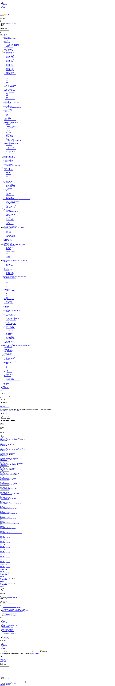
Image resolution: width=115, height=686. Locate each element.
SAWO (7, 80)
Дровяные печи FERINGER (10, 54)
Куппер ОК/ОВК (8, 172)
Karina (7, 78)
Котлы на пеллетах (3, 408)
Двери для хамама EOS (9, 271)
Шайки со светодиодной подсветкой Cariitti (12, 318)
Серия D (7, 93)
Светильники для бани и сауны (10, 315)
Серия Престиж (8, 264)
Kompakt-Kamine (8, 132)
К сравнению (8, 497)
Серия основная (8, 263)
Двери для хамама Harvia (9, 272)
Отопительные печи (5, 622)
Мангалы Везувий (8, 210)
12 (4, 392)
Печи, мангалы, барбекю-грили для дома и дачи (9, 625)
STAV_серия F (8, 144)
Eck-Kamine (7, 131)
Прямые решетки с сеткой (10, 192)
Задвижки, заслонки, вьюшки (10, 235)
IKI (6, 77)
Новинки (3, 386)
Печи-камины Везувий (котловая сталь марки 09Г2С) (14, 107)
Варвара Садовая (8, 215)
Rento (6, 283)
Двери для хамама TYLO (9, 274)
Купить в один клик (10, 676)
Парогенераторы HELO (9, 333)
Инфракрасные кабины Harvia (10, 379)
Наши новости (2, 406)
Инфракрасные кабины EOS (10, 378)
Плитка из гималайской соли (10, 258)
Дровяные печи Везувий (9, 64)
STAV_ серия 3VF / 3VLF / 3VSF (11, 149)
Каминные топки (4, 621)
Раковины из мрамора (9, 340)
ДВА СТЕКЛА (8, 124)
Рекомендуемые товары (5, 388)
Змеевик (7, 255)
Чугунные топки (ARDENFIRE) (11, 150)
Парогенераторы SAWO (9, 335)
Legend (3, 392)
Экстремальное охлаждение (6, 632)
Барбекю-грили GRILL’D (10, 219)
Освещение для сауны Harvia (10, 319)
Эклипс (7, 116)
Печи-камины (4, 620)
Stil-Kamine (7, 133)
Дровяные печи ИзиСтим (10, 67)
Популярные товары (5, 387)
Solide (7, 369)
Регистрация (4, 9)
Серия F (7, 94)
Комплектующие (8, 178)
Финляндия (5, 402)
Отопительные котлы (5, 623)
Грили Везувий (8, 223)
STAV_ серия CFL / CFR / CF (10, 147)
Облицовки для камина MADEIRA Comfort (12, 203)
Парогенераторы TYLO (9, 332)
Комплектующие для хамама (10, 338)
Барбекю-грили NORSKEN (10, 220)
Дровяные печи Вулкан (9, 65)
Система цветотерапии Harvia (10, 328)
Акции (3, 3)
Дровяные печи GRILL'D (10, 56)
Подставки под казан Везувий (10, 214)
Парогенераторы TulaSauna (10, 337)
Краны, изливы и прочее (9, 341)
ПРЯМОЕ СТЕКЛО (9, 123)
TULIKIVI (7, 82)
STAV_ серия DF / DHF (9, 146)
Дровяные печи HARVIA (10, 57)
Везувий (7, 84)
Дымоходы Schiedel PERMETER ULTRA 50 (12, 45)
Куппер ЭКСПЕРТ (9, 176)
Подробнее (2, 476)
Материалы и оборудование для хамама (8, 631)
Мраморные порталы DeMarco (10, 202)
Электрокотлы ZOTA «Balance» (10, 185)
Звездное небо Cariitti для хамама (11, 324)
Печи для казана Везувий (10, 213)
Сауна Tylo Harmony (9, 372)
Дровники (7, 190)
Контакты (3, 7)
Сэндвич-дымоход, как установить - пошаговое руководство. (9, 410)
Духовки (7, 238)
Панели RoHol (8, 250)
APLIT (7, 96)
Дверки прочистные (9, 233)
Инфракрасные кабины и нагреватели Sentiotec (13, 380)
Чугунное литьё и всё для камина (7, 626)
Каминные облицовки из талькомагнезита (12, 201)
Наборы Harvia (8, 311)
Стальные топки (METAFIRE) (10, 151)
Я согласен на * (9, 597)
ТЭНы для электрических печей (11, 85)
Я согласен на (8, 23)
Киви (6, 98)
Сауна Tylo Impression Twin (10, 373)
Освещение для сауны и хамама (7, 630)
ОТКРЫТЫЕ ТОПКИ (9, 128)
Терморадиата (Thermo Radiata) (10, 251)
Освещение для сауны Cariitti (10, 317)
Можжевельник (8, 249)
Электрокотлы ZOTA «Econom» (10, 186)
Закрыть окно (2, 600)
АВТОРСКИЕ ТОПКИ (9, 127)
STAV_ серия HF (8, 148)
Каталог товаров (2, 35)
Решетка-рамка (8, 194)
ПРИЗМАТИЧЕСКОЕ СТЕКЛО (11, 126)
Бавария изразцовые (9, 113)
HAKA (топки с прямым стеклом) (11, 138)
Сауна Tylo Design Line (9, 374)
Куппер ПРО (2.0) (8, 174)
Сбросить (3, 404)
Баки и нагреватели (9, 88)
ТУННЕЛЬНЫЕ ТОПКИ (9, 125)
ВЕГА (7, 154)
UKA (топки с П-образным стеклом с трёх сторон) (13, 140)
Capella (7, 363)
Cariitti (7, 284)
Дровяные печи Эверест (9, 73)
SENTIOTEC (8, 81)
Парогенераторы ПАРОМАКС (10, 336)
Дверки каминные (8, 231)
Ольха (7, 246)
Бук (6, 252)
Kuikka (7, 365)
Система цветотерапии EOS (10, 327)
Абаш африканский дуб (9, 247)
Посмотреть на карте (35, 653)
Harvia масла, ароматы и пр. (10, 300)
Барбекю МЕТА (8, 217)
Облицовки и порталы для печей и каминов (9, 624)
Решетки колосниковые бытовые (11, 236)
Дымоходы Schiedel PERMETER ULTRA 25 (12, 44)
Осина (7, 253)
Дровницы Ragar (8, 196)
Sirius (6, 368)
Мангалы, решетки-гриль (10, 229)
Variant (7, 370)
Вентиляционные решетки (10, 195)
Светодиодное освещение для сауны (11, 316)
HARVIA (7, 75)
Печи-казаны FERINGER (10, 216)
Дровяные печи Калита (9, 68)
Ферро (7, 97)
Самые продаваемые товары (4, 605)
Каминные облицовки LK (10, 200)
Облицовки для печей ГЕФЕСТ (10, 207)
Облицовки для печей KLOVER (11, 205)
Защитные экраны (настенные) (10, 191)
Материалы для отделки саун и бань (7, 627)
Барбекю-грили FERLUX (10, 218)
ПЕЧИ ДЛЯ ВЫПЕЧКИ (9, 136)
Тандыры (7, 222)
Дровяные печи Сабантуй (10, 69)
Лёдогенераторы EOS (9, 356)
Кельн (7, 114)
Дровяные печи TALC (9, 60)
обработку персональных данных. (11, 23)
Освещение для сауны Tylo (10, 321)
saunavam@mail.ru (44, 651)
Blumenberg (7, 280)
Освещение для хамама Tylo (10, 325)
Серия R (7, 95)
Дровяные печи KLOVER (10, 59)
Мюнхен (7, 115)
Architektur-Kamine (8, 130)
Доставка (3, 6)
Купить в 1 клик (2, 442)
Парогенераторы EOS (9, 334)
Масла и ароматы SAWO (9, 302)
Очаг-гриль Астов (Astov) (10, 224)
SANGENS (7, 79)
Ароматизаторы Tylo (9, 301)
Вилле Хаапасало (5, 393)
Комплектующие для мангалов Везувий (12, 211)
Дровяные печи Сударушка (10, 70)
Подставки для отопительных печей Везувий (13, 165)
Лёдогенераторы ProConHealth (10, 357)
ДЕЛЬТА (7, 155)
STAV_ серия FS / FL (9, 145)
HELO (7, 76)
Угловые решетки (8, 193)
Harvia (7, 292)
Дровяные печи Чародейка (10, 72)
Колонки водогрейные (9, 89)
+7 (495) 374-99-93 (3, 14)
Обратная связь (2, 659)
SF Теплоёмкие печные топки (10, 139)
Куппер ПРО (8, 173)
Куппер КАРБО (8, 175)
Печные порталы (8, 234)
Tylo (6, 281)
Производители (4, 4)
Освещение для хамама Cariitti (10, 323)
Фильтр (1, 422)
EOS (6, 285)
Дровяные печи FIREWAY (10, 55)
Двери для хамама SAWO (10, 273)
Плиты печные (8, 230)
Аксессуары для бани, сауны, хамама (7, 629)
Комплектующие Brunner (9, 135)
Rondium (7, 366)
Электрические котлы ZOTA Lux (11, 183)
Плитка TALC (8, 257)
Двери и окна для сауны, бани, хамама (8, 628)
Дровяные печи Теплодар (10, 71)
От (0, 396)
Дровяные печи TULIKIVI (10, 61)
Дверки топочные (8, 232)
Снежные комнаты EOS (9, 360)
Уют (6, 163)
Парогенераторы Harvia (9, 331)
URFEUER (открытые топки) (10, 134)
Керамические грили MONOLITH (11, 221)
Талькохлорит (8, 256)
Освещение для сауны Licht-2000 (11, 320)
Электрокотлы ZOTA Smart (10, 184)
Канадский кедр (8, 248)
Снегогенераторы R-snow (10, 358)
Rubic (6, 367)
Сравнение (7, 442)
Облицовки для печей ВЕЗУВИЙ (11, 206)
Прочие (7, 297)
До (10, 396)
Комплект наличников (9, 265)
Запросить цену (8, 684)
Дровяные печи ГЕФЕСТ (10, 66)
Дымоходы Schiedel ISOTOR (10, 46)
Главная (3, 642)
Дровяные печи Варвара (9, 63)
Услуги (3, 5)
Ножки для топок (8, 152)
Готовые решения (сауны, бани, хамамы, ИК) (9, 633)
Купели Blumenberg (9, 308)
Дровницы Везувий (9, 197)
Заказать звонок (8, 14)
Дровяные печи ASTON (9, 53)
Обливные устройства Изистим (10, 290)
